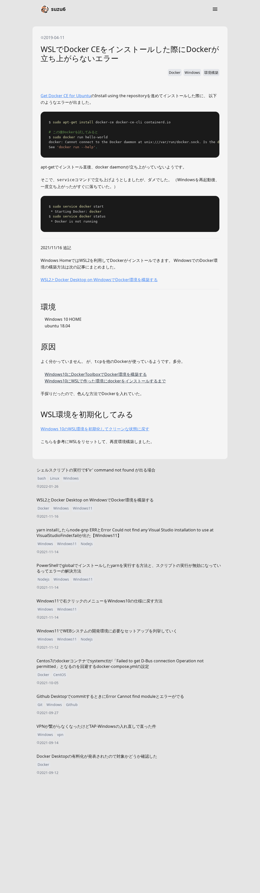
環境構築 (211, 72)
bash (42, 478)
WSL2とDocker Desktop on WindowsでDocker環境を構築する (99, 279)
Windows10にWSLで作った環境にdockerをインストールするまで (105, 381)
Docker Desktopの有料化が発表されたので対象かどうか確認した (97, 756)
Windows (192, 72)
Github (72, 704)
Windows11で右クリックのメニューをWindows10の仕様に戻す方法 (99, 601)
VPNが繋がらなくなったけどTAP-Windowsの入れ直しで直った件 (96, 726)
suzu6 (58, 9)
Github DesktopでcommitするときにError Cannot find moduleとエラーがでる (110, 696)
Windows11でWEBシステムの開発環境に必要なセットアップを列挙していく (107, 631)
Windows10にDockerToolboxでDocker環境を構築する (96, 374)
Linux (54, 478)
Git (40, 704)
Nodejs (87, 543)
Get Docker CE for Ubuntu (66, 95)
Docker (175, 72)
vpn (60, 734)
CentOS (59, 674)
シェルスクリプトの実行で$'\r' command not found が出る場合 (96, 470)
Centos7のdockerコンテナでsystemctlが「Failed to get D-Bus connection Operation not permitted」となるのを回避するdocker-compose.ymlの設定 (120, 663)
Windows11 (82, 508)
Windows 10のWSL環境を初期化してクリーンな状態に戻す (95, 429)
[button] (215, 9)
